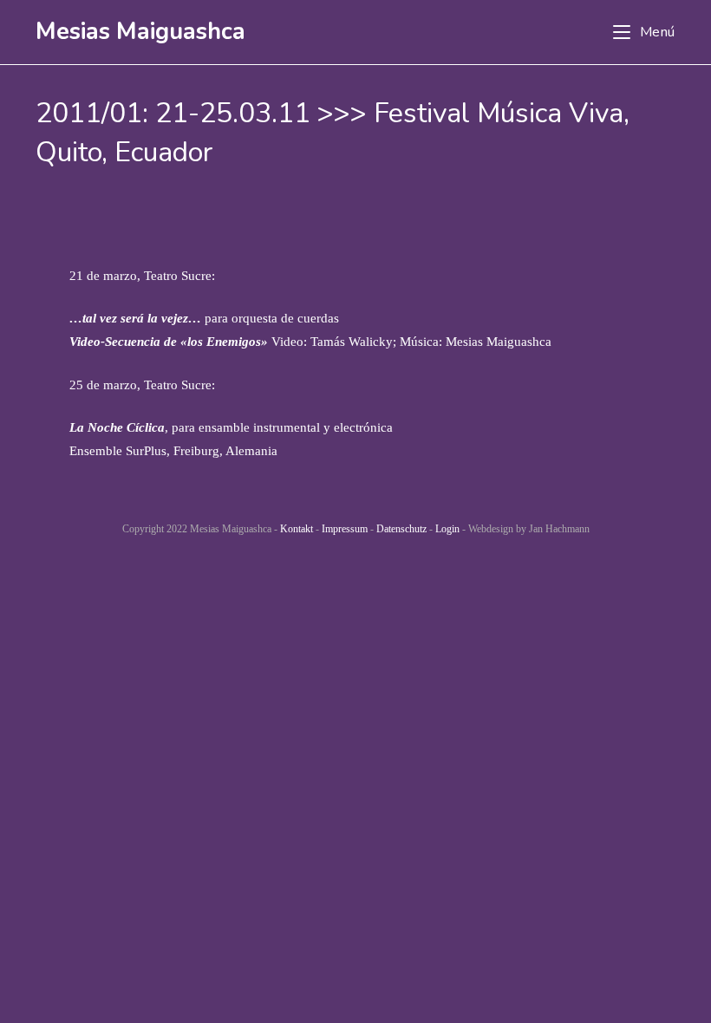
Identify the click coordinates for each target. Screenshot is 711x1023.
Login (447, 529)
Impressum (345, 529)
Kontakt (296, 529)
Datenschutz (401, 529)
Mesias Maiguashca (140, 32)
